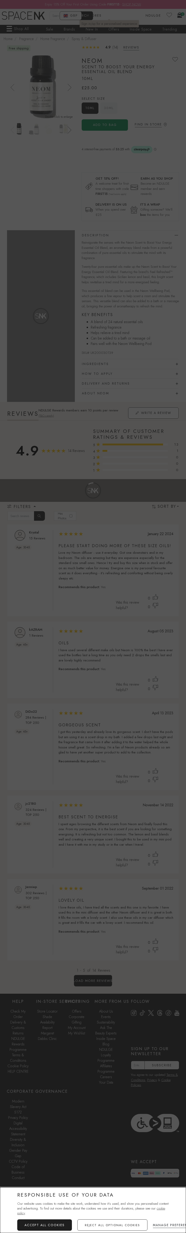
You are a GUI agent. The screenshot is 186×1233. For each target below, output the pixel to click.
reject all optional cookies (112, 1225)
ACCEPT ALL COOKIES (44, 1225)
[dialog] (93, 1210)
